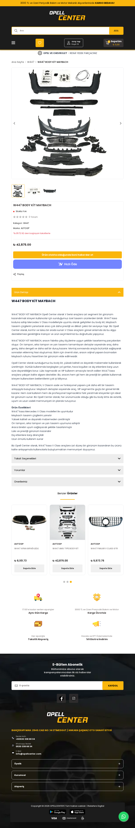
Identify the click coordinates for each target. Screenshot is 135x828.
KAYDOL (113, 685)
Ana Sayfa (18, 62)
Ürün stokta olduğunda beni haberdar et (67, 254)
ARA (116, 30)
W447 (30, 62)
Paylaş (20, 274)
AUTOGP (25, 228)
